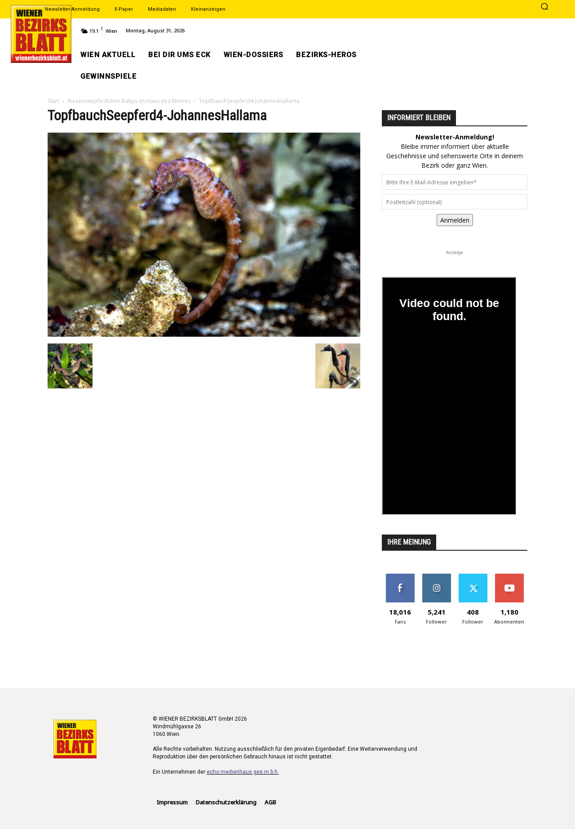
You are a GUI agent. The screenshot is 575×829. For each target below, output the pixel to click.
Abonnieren (509, 577)
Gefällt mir (400, 577)
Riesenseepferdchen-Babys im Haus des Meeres (129, 101)
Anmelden (454, 220)
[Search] (544, 7)
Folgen (436, 577)
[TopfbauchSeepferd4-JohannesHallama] (204, 334)
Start (53, 101)
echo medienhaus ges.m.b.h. (243, 772)
